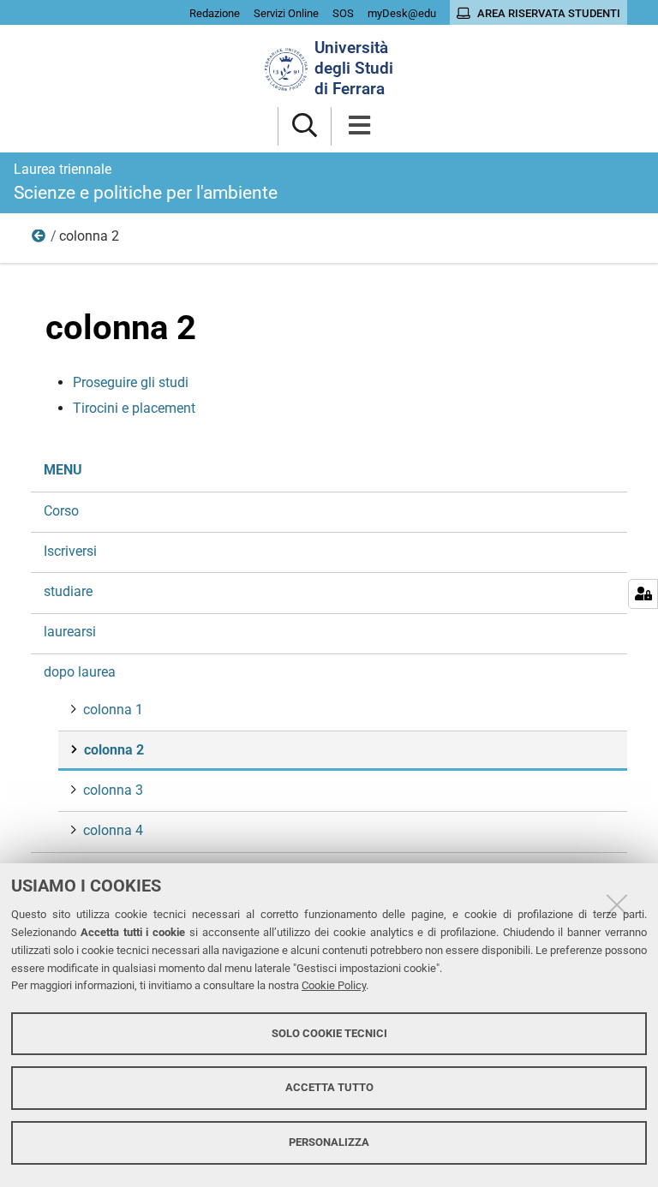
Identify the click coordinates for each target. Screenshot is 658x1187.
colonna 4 (113, 830)
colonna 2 (114, 750)
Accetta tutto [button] (329, 1087)
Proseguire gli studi (130, 382)
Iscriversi (70, 551)
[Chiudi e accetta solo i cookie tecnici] (617, 904)
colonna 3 (113, 790)
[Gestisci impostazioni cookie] (643, 594)
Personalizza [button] (329, 1142)
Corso (61, 511)
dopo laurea (39, 240)
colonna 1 (113, 709)
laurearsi (70, 631)
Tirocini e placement (134, 408)
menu (63, 470)
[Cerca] (304, 126)
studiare (68, 591)
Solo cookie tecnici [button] (329, 1033)
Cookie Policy (334, 985)
